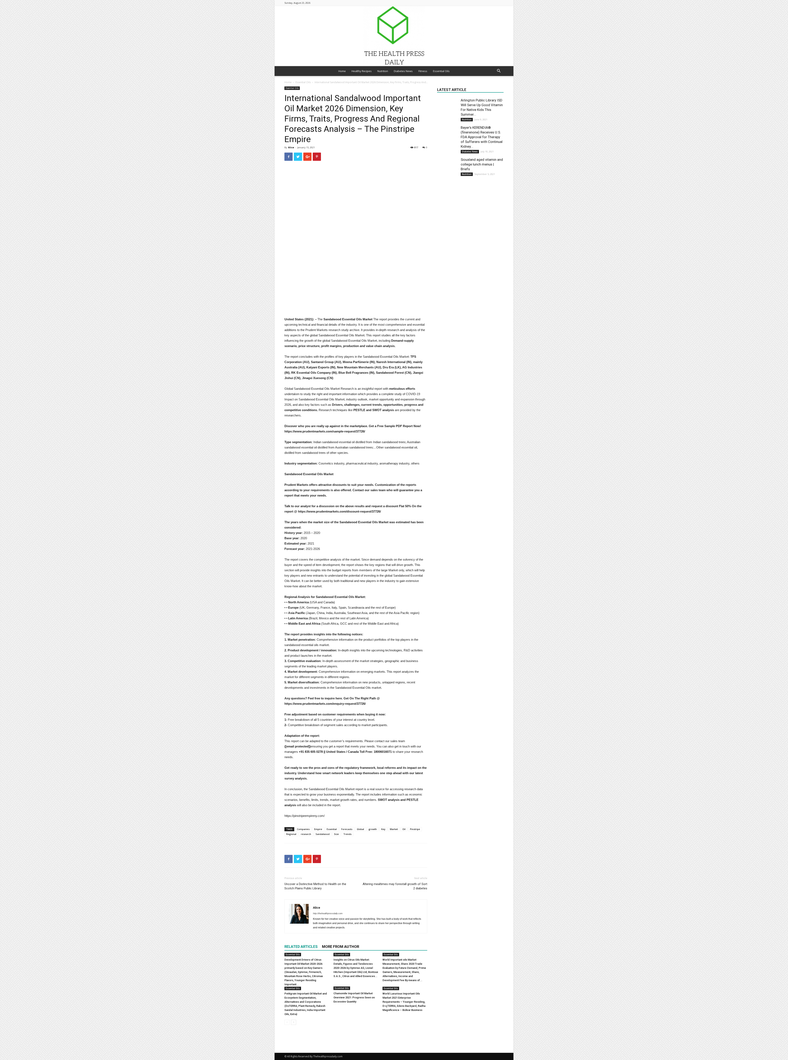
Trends (347, 834)
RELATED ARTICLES (301, 946)
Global (360, 829)
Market (394, 829)
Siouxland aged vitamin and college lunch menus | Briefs (482, 164)
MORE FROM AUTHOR (340, 946)
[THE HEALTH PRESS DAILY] (394, 36)
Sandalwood (323, 834)
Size (336, 834)
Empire (318, 829)
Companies (303, 829)
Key (383, 829)
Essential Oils (441, 71)
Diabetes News (403, 71)
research (306, 834)
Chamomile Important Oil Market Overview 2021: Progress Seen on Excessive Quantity (354, 997)
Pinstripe (415, 829)
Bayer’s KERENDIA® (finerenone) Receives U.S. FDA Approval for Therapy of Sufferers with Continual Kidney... (482, 136)
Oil (403, 829)
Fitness (422, 71)
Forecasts (346, 829)
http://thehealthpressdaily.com (327, 913)
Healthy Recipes (362, 71)
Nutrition (382, 71)
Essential (332, 829)
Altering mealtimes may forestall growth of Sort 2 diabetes (395, 886)
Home (342, 71)
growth (373, 829)
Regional (291, 834)
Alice (291, 147)
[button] (499, 71)
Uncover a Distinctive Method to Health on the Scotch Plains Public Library (315, 886)
